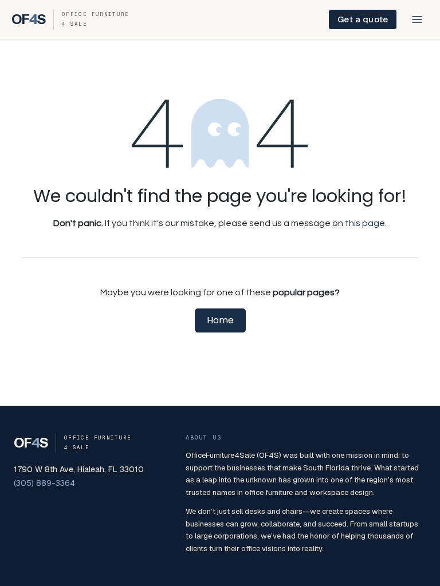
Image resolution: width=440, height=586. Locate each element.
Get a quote (362, 19)
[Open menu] (417, 19)
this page (365, 223)
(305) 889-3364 (44, 483)
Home (220, 320)
